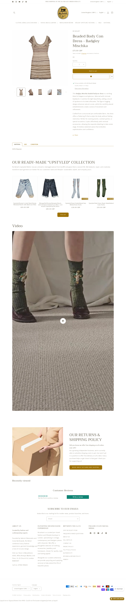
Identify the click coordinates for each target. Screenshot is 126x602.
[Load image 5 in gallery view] (59, 92)
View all (63, 214)
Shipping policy (67, 595)
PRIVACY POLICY (68, 546)
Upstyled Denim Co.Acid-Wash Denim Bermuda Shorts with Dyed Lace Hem (24, 204)
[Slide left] (14, 92)
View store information (82, 88)
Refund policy (36, 595)
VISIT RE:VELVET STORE (70, 530)
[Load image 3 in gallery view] (40, 92)
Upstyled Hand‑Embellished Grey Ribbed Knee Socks (75, 204)
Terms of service (57, 595)
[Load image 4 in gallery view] (49, 92)
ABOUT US (66, 537)
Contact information (46, 595)
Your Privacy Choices (69, 550)
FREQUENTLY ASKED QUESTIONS (73, 533)
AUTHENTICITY (67, 553)
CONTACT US (67, 543)
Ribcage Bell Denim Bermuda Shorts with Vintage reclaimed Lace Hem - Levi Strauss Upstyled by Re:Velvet (50, 205)
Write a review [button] (78, 497)
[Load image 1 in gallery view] (21, 92)
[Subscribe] (77, 519)
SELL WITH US (67, 540)
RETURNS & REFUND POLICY (72, 556)
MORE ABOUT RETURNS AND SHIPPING (85, 467)
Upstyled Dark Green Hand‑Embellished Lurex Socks (101, 204)
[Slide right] (66, 92)
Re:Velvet (19, 595)
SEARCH (65, 559)
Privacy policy (27, 595)
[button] (14, 13)
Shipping (83, 53)
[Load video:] (63, 321)
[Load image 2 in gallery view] (30, 92)
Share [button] (76, 135)
